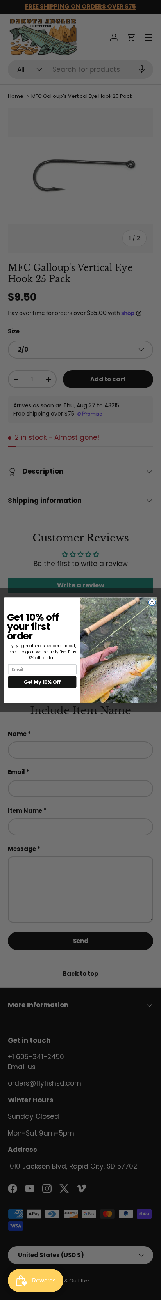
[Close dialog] (152, 602)
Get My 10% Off (42, 681)
